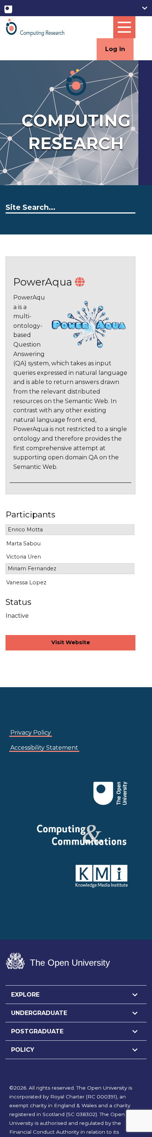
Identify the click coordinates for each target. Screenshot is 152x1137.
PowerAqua (42, 282)
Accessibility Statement (44, 747)
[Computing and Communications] (22, 782)
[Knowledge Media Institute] (24, 782)
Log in (115, 49)
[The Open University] (8, 8)
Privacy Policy (30, 732)
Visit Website (70, 642)
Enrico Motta (25, 529)
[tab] (76, 995)
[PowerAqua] (79, 282)
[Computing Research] (35, 26)
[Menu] (124, 27)
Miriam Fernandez (32, 568)
